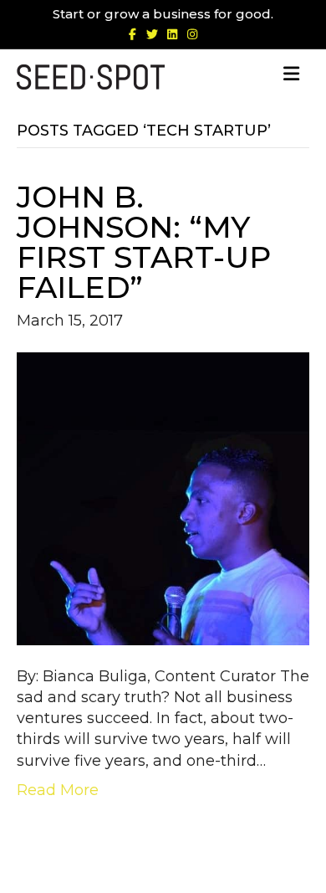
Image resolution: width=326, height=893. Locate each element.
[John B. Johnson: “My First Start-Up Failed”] (163, 498)
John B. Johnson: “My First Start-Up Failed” (144, 241)
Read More (58, 790)
